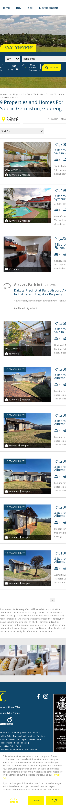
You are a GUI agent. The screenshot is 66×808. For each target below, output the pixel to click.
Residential (39, 94)
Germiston (60, 94)
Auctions (41, 736)
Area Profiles (31, 749)
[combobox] (20, 131)
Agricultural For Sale (31, 739)
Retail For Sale (20, 742)
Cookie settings (14, 800)
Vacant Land (14, 739)
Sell (17, 746)
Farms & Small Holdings (24, 736)
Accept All (54, 800)
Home (6, 732)
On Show (15, 732)
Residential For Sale (30, 732)
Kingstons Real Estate (22, 94)
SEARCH (54, 67)
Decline (36, 800)
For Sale (49, 94)
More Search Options (33, 67)
